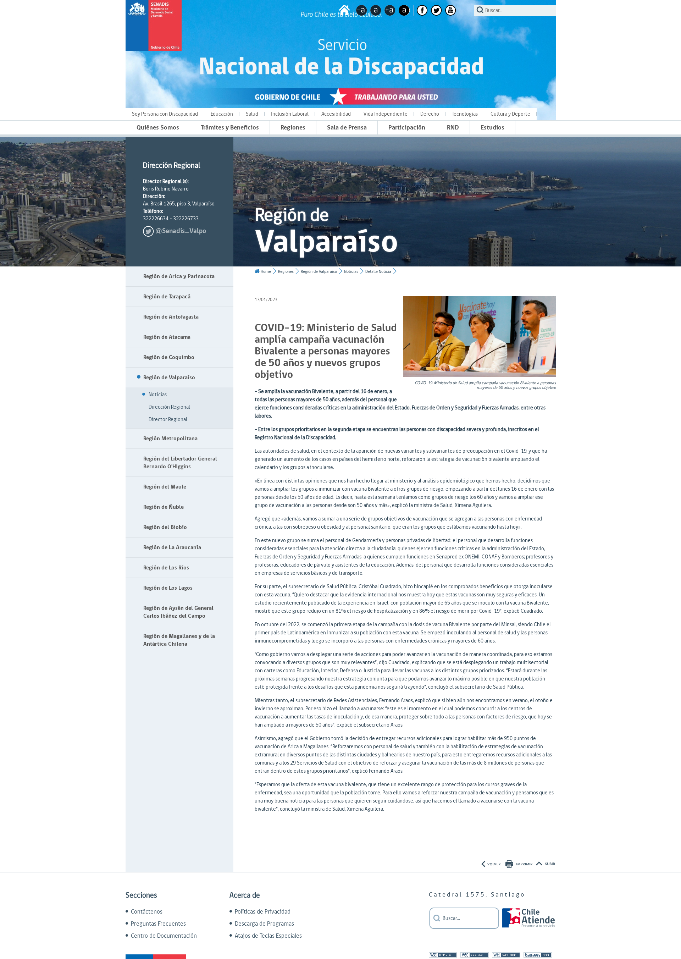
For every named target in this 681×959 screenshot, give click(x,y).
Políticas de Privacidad (262, 912)
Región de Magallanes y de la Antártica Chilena (179, 640)
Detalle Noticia (378, 272)
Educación (222, 114)
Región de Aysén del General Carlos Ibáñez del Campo (178, 612)
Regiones (293, 127)
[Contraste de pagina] (404, 10)
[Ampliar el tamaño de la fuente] (389, 10)
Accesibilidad (336, 114)
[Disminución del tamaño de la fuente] (361, 10)
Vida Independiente (386, 114)
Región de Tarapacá (166, 297)
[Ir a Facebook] (422, 10)
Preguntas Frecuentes (158, 924)
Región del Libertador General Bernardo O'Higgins (180, 462)
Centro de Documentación (164, 936)
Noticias (158, 394)
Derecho (429, 114)
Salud (252, 114)
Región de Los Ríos (166, 568)
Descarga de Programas (264, 924)
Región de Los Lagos (168, 588)
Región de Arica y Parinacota (179, 276)
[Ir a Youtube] (450, 10)
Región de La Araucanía (172, 547)
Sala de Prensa (347, 127)
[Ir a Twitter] (436, 10)
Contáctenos (146, 912)
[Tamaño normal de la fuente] (375, 10)
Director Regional (168, 419)
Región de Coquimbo (168, 357)
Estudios (492, 127)
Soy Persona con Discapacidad (165, 114)
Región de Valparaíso (169, 377)
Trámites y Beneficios (230, 127)
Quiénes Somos (158, 127)
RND (453, 127)
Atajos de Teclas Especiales (268, 936)
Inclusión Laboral (290, 114)
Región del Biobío (165, 527)
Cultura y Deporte (510, 114)
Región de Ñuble (163, 507)
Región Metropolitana (170, 438)
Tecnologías (465, 114)
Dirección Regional (169, 407)
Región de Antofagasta (171, 317)
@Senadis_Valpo (180, 231)
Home (266, 272)
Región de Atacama (166, 337)
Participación (406, 127)
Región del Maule (164, 487)
